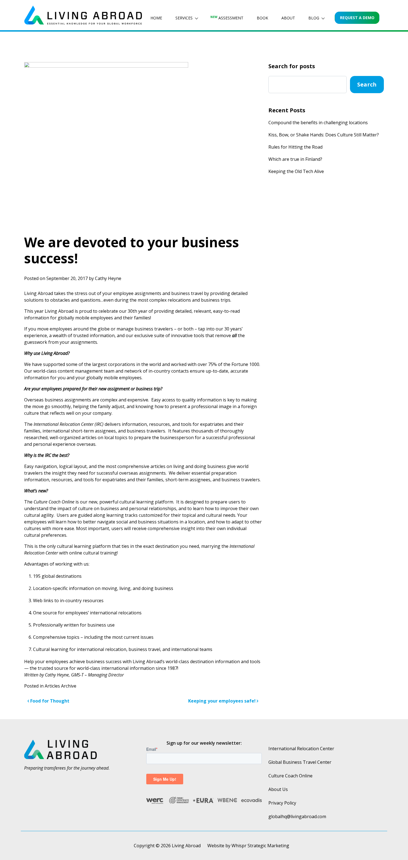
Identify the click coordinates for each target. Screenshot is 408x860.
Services (184, 18)
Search (367, 84)
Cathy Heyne (108, 278)
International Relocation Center (301, 748)
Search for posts (291, 66)
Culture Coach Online (290, 776)
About (288, 18)
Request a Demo (357, 17)
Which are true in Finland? (295, 159)
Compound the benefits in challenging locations (318, 122)
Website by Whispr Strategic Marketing (248, 846)
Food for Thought (49, 701)
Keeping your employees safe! (222, 701)
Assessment (226, 18)
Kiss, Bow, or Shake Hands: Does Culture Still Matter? (323, 135)
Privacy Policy (282, 803)
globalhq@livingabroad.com (297, 816)
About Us (278, 789)
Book (262, 18)
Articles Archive (60, 686)
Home (156, 18)
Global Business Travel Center (299, 762)
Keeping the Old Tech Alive (296, 171)
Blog (313, 18)
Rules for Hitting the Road (295, 147)
